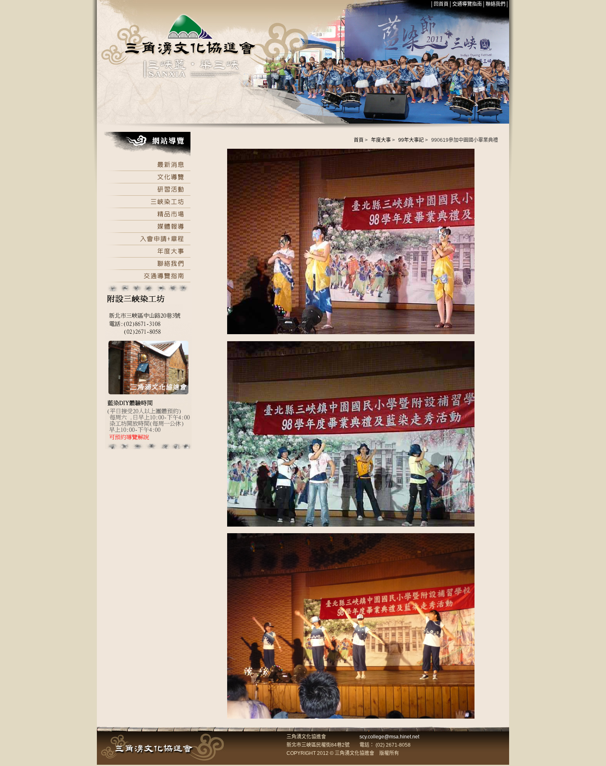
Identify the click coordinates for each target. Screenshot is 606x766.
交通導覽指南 (467, 4)
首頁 (359, 140)
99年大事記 (411, 140)
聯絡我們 (495, 4)
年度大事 (381, 140)
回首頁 (441, 4)
